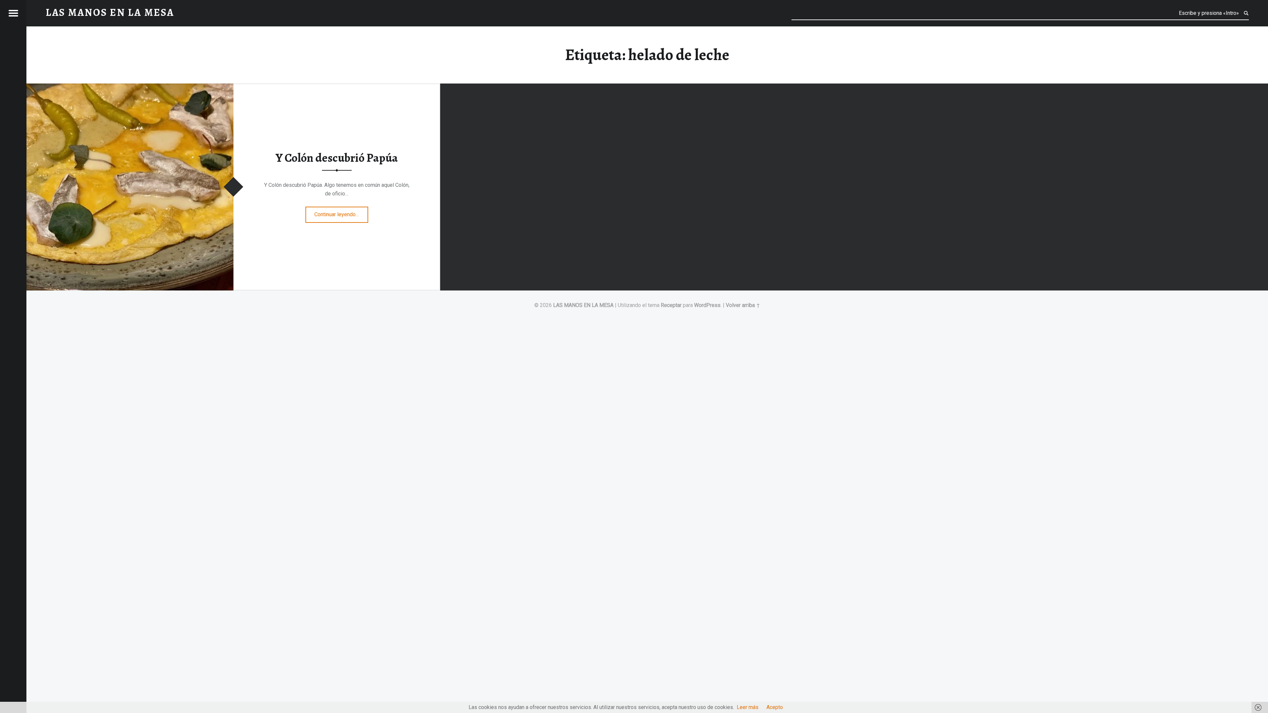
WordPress (707, 305)
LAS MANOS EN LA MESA (583, 305)
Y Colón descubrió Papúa (337, 158)
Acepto (774, 707)
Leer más (747, 707)
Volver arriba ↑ (743, 305)
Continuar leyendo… (341, 212)
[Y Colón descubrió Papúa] (129, 88)
